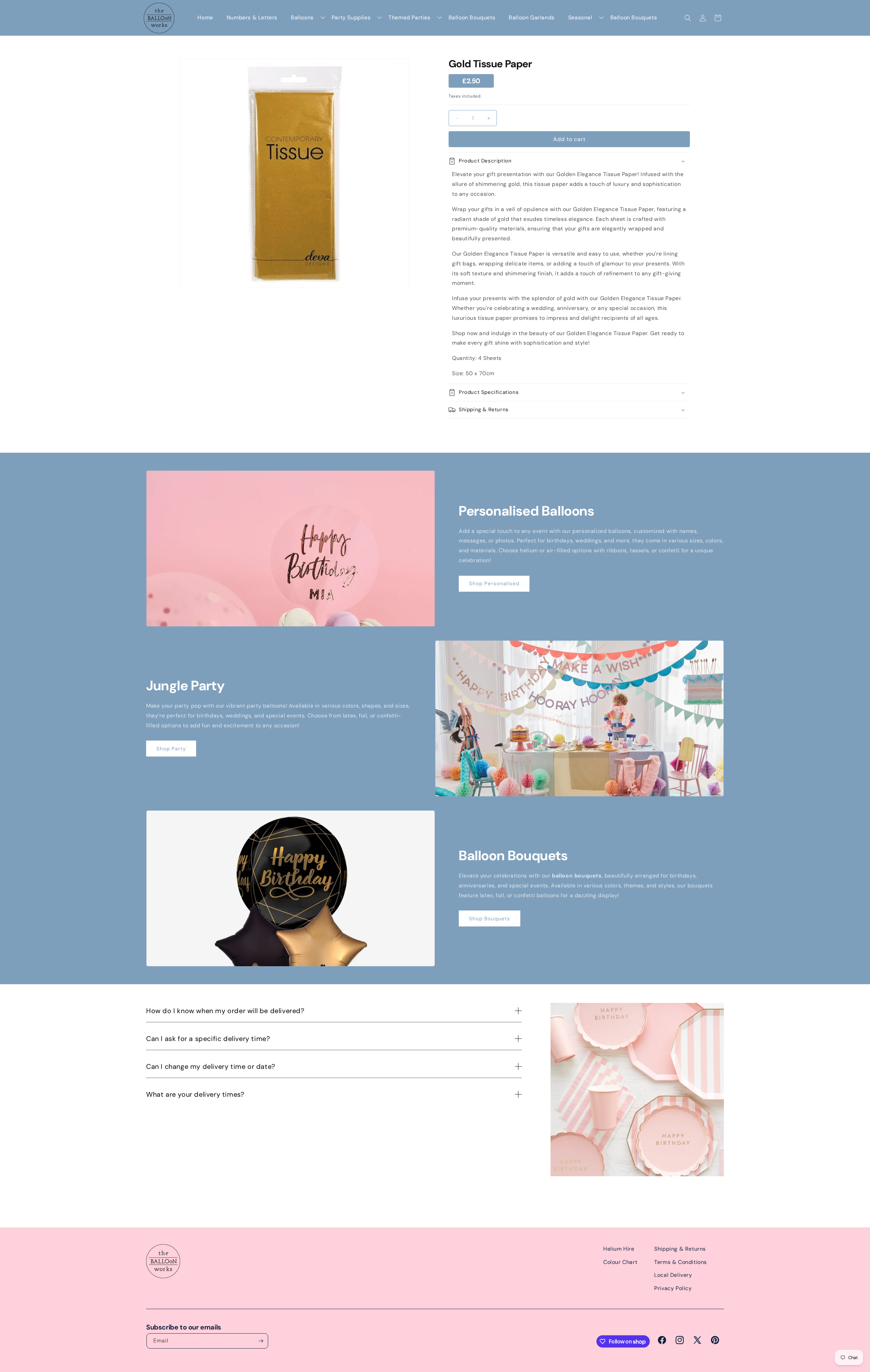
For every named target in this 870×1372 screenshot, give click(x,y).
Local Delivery (673, 1275)
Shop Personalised (494, 583)
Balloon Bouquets (472, 17)
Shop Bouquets (489, 918)
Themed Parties (409, 17)
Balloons (302, 17)
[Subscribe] (260, 1341)
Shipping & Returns (680, 1248)
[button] (687, 18)
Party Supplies (351, 17)
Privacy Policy (673, 1288)
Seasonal (580, 17)
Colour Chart (620, 1262)
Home (205, 17)
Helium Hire (618, 1248)
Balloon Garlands (532, 17)
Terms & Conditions (680, 1262)
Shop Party (171, 748)
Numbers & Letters (252, 17)
